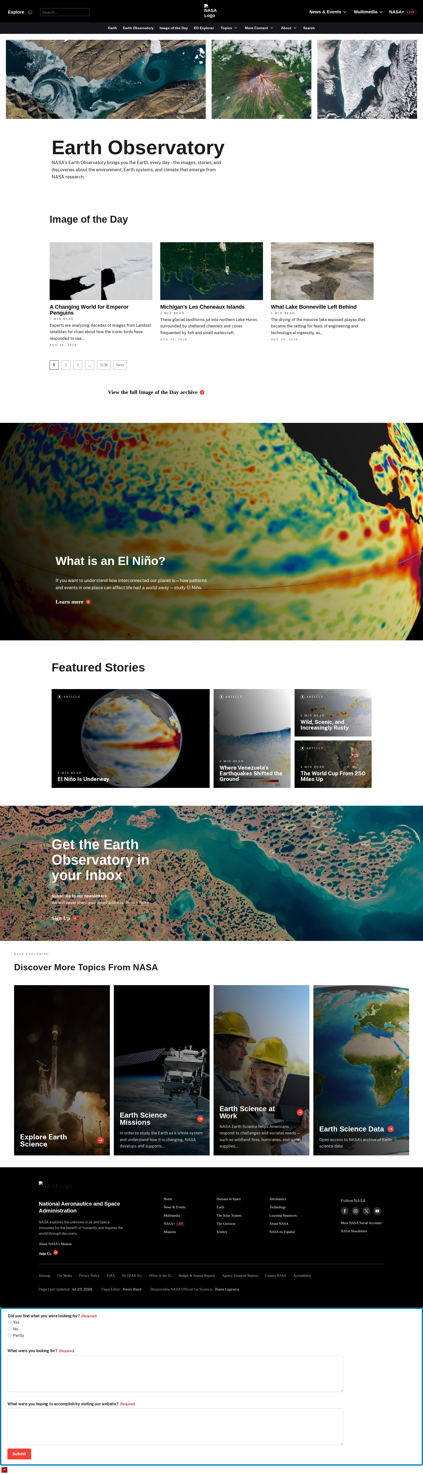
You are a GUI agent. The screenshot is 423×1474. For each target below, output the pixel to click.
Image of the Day (174, 28)
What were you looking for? (40, 1351)
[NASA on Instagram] (356, 1211)
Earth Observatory (138, 28)
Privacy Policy (137, 902)
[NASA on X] (366, 1211)
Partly (18, 1335)
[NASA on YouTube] (377, 1211)
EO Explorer (204, 28)
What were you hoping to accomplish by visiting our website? (71, 1404)
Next (120, 365)
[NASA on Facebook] (345, 1211)
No (15, 1329)
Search (309, 28)
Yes (16, 1322)
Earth (112, 28)
